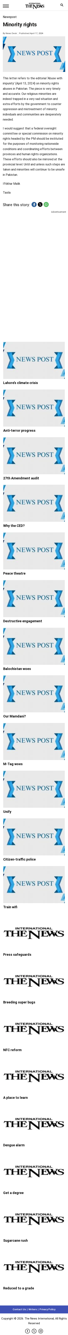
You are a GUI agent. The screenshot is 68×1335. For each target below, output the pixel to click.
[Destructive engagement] (34, 598)
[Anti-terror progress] (34, 408)
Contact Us (19, 1309)
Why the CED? (14, 526)
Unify (7, 812)
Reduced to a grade (18, 1288)
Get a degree (13, 1193)
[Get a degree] (34, 1170)
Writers (33, 1309)
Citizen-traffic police (19, 859)
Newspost (10, 17)
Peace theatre (14, 573)
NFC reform (12, 1050)
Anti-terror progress (19, 430)
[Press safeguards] (34, 932)
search (62, 6)
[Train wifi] (34, 884)
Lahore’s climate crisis (20, 383)
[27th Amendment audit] (34, 455)
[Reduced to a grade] (34, 1265)
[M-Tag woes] (34, 741)
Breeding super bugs (19, 1002)
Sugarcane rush (15, 1240)
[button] (34, 204)
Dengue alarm (14, 1145)
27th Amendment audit (21, 478)
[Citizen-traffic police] (34, 836)
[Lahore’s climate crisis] (34, 360)
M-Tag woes (13, 764)
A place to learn (15, 1098)
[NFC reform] (34, 1027)
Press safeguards (17, 954)
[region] (34, 243)
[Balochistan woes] (34, 646)
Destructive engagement (22, 621)
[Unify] (34, 789)
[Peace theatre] (34, 550)
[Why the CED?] (34, 503)
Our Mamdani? (14, 716)
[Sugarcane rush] (34, 1218)
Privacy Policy (47, 1309)
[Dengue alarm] (34, 1122)
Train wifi (10, 907)
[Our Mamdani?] (34, 693)
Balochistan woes (17, 669)
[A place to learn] (34, 1075)
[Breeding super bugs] (34, 979)
